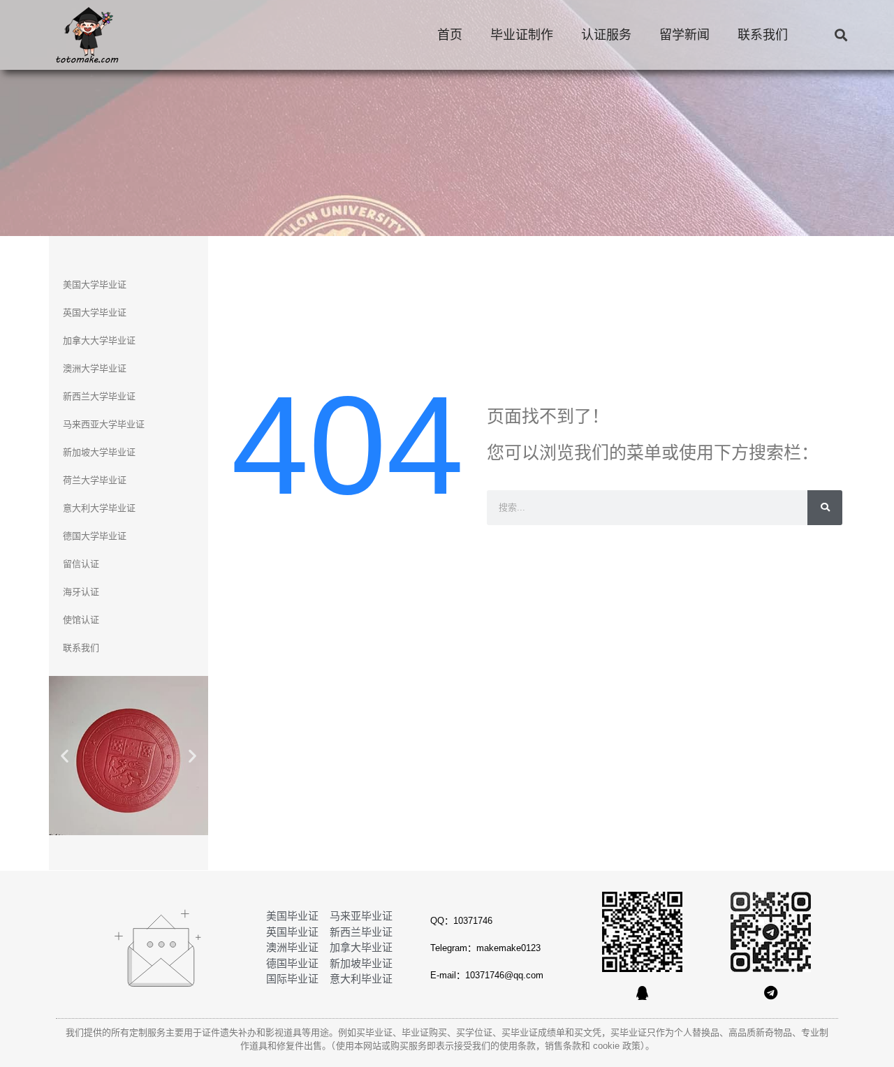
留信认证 (81, 564)
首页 (449, 35)
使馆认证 (81, 620)
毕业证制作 (521, 35)
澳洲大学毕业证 (94, 368)
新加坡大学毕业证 (99, 452)
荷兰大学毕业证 (94, 480)
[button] (840, 35)
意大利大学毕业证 (99, 508)
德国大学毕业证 (94, 536)
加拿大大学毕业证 (99, 340)
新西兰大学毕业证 (99, 396)
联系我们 (763, 35)
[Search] (824, 507)
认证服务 (606, 35)
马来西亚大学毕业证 (104, 424)
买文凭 (587, 1032)
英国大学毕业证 (94, 312)
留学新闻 (684, 35)
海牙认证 (81, 592)
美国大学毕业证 (94, 284)
